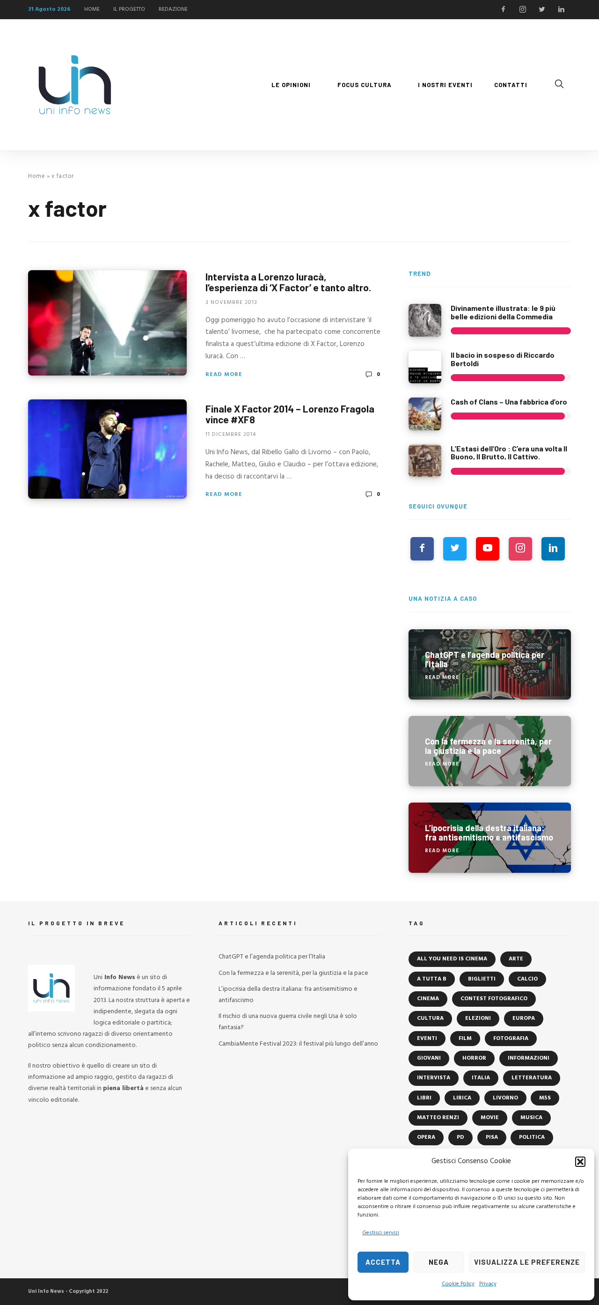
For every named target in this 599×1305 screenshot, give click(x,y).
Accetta (383, 1262)
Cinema (428, 998)
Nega (439, 1262)
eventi (427, 1038)
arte (516, 959)
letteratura (531, 1078)
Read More (223, 374)
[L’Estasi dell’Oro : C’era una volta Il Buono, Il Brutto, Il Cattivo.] (425, 460)
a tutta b (431, 979)
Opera (426, 1137)
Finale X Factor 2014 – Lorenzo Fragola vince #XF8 (289, 414)
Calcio (527, 979)
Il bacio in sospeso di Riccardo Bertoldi (503, 359)
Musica (531, 1117)
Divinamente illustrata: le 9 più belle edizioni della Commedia (503, 312)
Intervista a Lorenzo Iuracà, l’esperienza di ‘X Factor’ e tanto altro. (288, 282)
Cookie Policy (458, 1284)
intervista (433, 1078)
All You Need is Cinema (452, 959)
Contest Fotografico (493, 998)
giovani (429, 1058)
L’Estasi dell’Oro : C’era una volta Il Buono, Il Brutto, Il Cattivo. (509, 452)
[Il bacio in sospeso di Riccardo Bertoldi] (425, 367)
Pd (460, 1137)
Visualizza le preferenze (527, 1262)
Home (36, 176)
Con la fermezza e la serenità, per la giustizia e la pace (293, 973)
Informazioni (528, 1058)
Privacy (488, 1284)
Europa (523, 1018)
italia (481, 1078)
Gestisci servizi (380, 1233)
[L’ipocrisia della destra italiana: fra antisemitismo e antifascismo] (490, 838)
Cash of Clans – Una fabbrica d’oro (509, 401)
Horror (474, 1058)
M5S (545, 1098)
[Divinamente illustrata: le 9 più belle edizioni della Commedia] (425, 320)
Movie (490, 1117)
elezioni (478, 1018)
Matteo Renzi (438, 1117)
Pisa (492, 1137)
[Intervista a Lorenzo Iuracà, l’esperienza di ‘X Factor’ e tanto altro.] (107, 323)
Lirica (462, 1098)
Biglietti (482, 979)
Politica (532, 1137)
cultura (430, 1018)
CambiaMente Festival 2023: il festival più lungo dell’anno (298, 1044)
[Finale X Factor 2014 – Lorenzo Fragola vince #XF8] (107, 449)
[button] (580, 1161)
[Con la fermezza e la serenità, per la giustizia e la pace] (490, 751)
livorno (505, 1098)
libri (424, 1098)
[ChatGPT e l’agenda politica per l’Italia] (490, 664)
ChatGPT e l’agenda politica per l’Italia (272, 956)
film (465, 1038)
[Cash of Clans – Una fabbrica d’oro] (425, 414)
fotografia (510, 1038)
